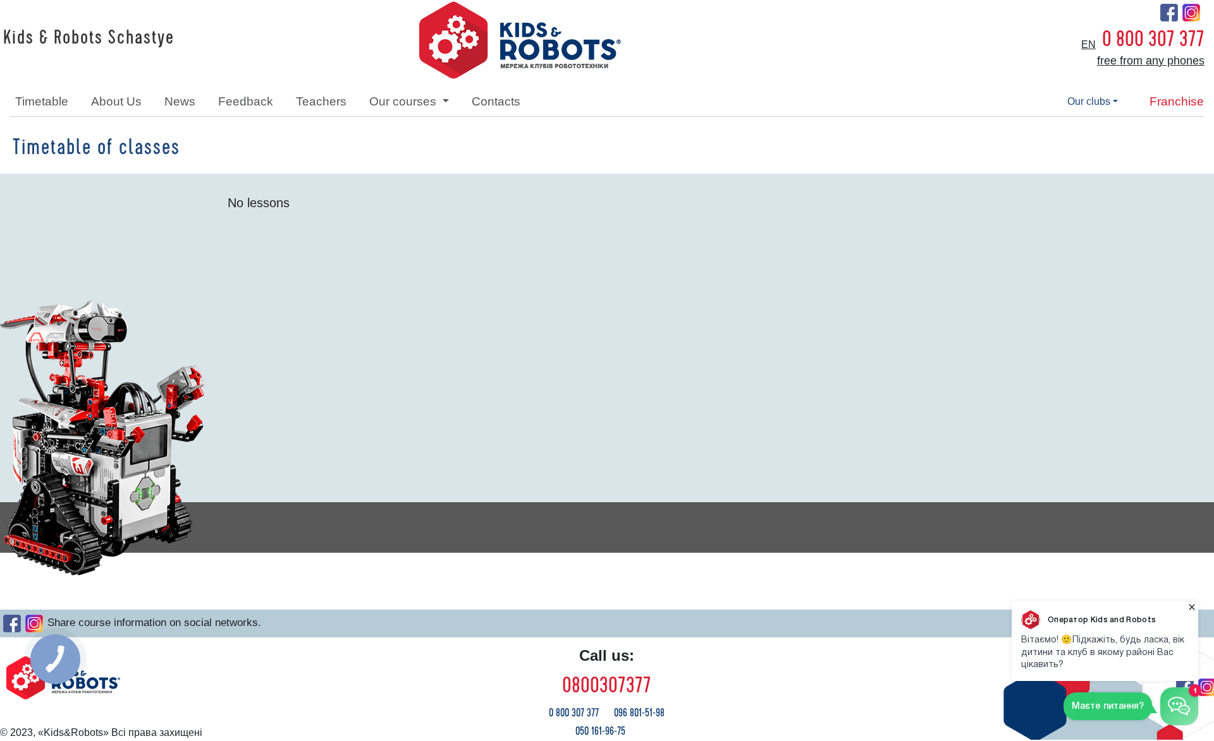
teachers (321, 101)
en (1088, 44)
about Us (116, 101)
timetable (41, 101)
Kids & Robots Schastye (89, 38)
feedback (245, 101)
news (179, 101)
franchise (1177, 101)
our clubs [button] (1088, 101)
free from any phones (1151, 60)
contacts (496, 101)
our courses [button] (404, 101)
